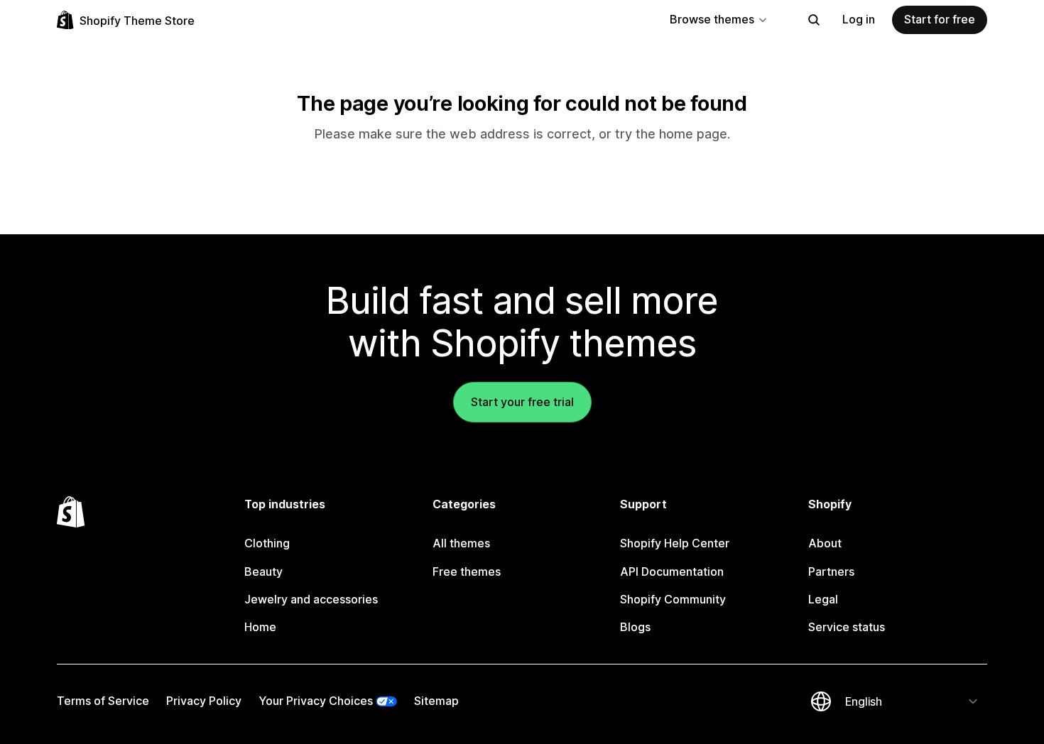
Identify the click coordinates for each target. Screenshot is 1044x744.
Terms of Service (103, 701)
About (825, 543)
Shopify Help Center (674, 543)
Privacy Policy (203, 701)
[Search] (814, 20)
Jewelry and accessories (311, 599)
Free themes (467, 571)
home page (693, 133)
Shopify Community (673, 599)
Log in (858, 19)
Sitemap (436, 701)
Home (260, 627)
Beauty (263, 571)
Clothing (267, 543)
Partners (831, 571)
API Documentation (672, 571)
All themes (461, 543)
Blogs (635, 627)
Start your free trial (522, 402)
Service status (846, 627)
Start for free (939, 19)
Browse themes (712, 19)
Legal (823, 599)
